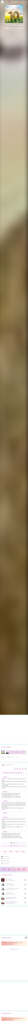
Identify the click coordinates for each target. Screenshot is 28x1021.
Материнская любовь (11, 897)
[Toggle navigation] (26, 1)
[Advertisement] (14, 730)
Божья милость (9, 883)
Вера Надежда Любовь (11, 901)
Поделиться (15, 845)
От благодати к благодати (12, 888)
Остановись (9, 892)
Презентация (9, 764)
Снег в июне (9, 879)
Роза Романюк (5, 856)
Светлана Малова (14, 30)
